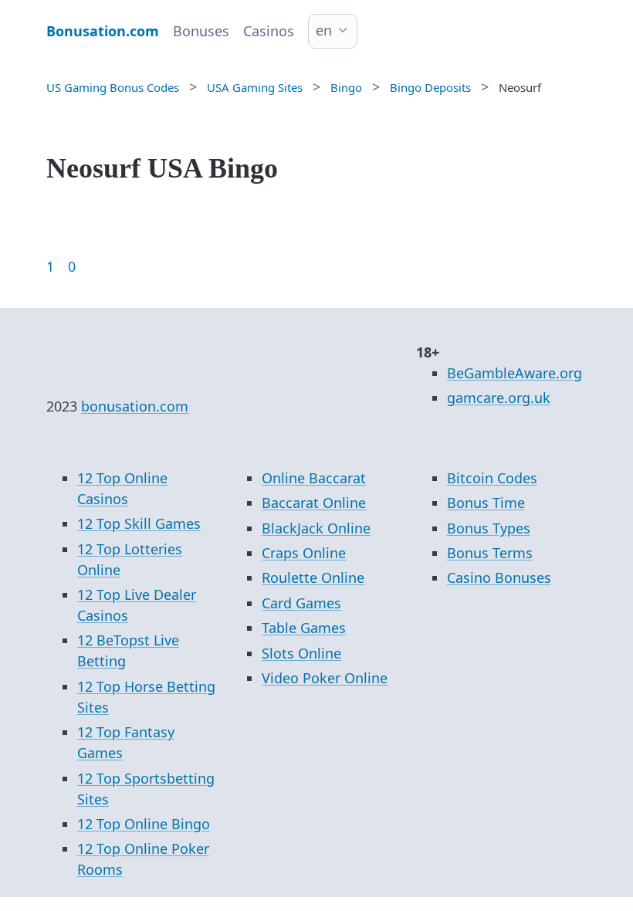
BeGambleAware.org (514, 373)
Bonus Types (488, 528)
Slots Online (301, 653)
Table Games (304, 627)
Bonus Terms (490, 553)
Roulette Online (313, 577)
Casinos (268, 31)
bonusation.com (134, 406)
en (324, 30)
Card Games (301, 603)
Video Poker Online (325, 678)
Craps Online (304, 553)
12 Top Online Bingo (143, 823)
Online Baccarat (314, 478)
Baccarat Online (314, 502)
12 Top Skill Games (139, 523)
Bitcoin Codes (492, 478)
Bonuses (201, 31)
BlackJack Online (316, 528)
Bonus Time (486, 502)
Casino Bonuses (499, 577)
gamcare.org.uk (498, 397)
